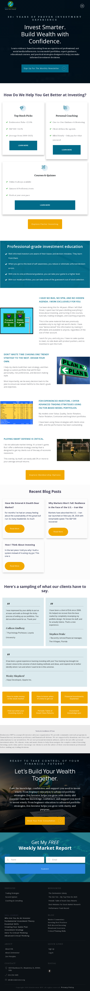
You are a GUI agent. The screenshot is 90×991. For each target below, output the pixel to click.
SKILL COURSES (12, 915)
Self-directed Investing (57, 925)
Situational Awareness (56, 928)
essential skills (12, 924)
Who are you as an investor (17, 918)
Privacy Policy (67, 987)
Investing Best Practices (57, 922)
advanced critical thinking (17, 936)
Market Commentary (56, 919)
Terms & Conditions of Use (45, 731)
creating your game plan (16, 927)
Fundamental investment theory (20, 921)
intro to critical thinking (16, 933)
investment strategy (14, 930)
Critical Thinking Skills (57, 931)
